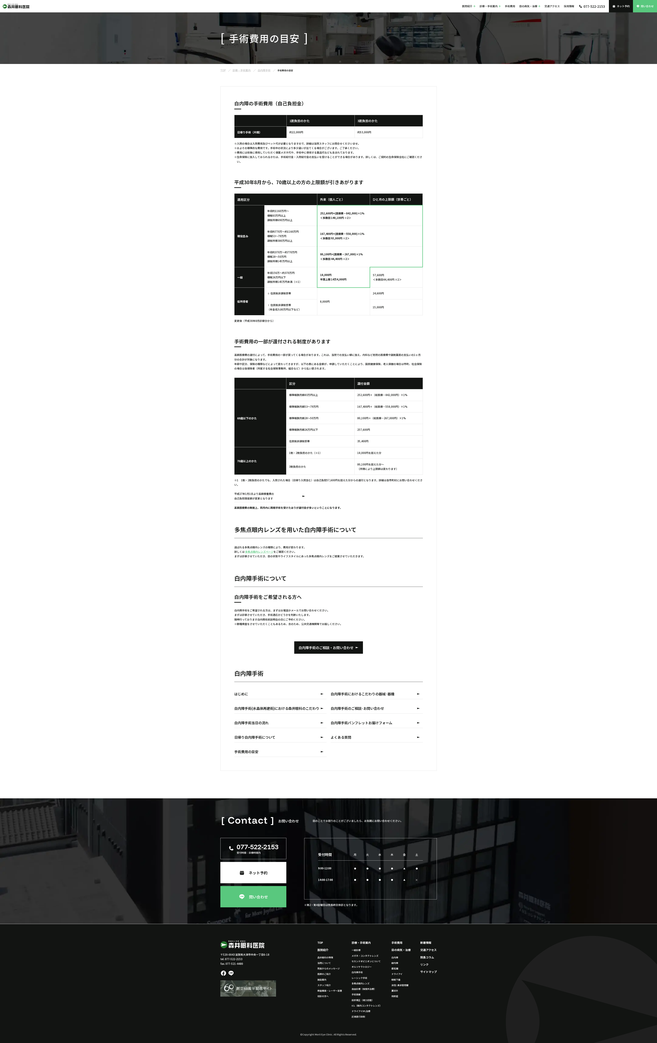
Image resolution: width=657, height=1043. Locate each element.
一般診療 (356, 950)
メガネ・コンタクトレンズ (365, 955)
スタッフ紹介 (324, 985)
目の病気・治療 (528, 6)
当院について (324, 963)
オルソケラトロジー (362, 966)
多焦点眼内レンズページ (259, 551)
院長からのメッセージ (328, 968)
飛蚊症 (394, 996)
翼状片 (394, 990)
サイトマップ (428, 972)
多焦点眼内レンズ (360, 983)
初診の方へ (323, 996)
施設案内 (321, 979)
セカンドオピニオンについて (366, 961)
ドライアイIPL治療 (361, 1011)
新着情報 (425, 943)
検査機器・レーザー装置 (329, 990)
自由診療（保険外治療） (364, 989)
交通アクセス (552, 6)
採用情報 (569, 6)
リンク (424, 964)
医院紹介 (467, 6)
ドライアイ (396, 974)
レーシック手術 (359, 978)
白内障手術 (357, 972)
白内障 (394, 957)
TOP (320, 943)
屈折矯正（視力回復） (363, 1000)
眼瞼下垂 (395, 979)
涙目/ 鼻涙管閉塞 (399, 985)
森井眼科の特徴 (325, 957)
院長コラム (427, 957)
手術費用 (510, 6)
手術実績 (356, 994)
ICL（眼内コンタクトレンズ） (367, 1005)
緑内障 (394, 963)
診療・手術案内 (489, 6)
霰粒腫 (394, 968)
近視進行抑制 (358, 1016)
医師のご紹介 (324, 974)
